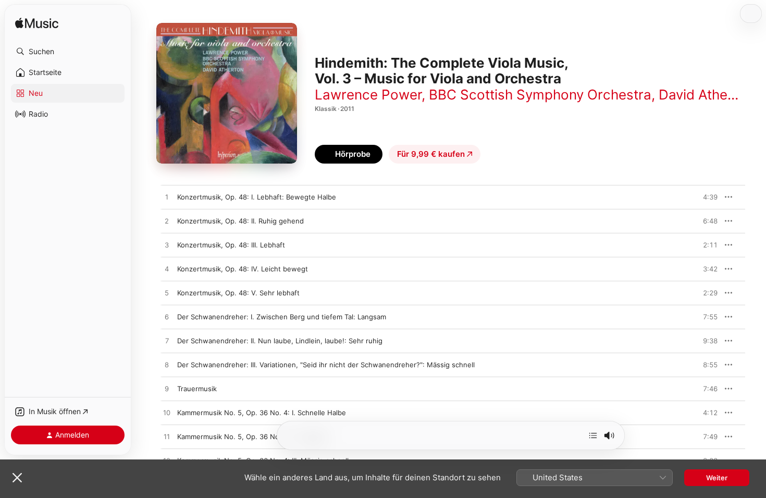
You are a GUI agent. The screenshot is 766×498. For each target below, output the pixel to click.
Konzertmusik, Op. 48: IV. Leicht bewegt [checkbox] (242, 269)
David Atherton (706, 94)
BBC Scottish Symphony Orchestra (540, 94)
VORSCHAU (703, 197)
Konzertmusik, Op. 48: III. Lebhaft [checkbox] (231, 245)
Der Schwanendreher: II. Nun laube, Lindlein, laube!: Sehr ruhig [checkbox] (279, 341)
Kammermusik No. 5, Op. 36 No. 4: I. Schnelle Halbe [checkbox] (261, 412)
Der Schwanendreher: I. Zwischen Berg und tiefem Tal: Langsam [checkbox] (281, 317)
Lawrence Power (368, 94)
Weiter (716, 478)
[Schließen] (17, 477)
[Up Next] (593, 435)
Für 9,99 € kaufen (431, 154)
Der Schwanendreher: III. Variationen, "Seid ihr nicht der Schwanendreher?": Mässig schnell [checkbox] (326, 364)
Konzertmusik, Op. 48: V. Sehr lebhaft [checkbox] (238, 293)
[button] (67, 51)
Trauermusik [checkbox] (197, 388)
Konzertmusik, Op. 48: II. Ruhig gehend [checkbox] (240, 221)
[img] (36, 24)
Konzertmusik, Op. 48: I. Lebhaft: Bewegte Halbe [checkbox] (256, 197)
